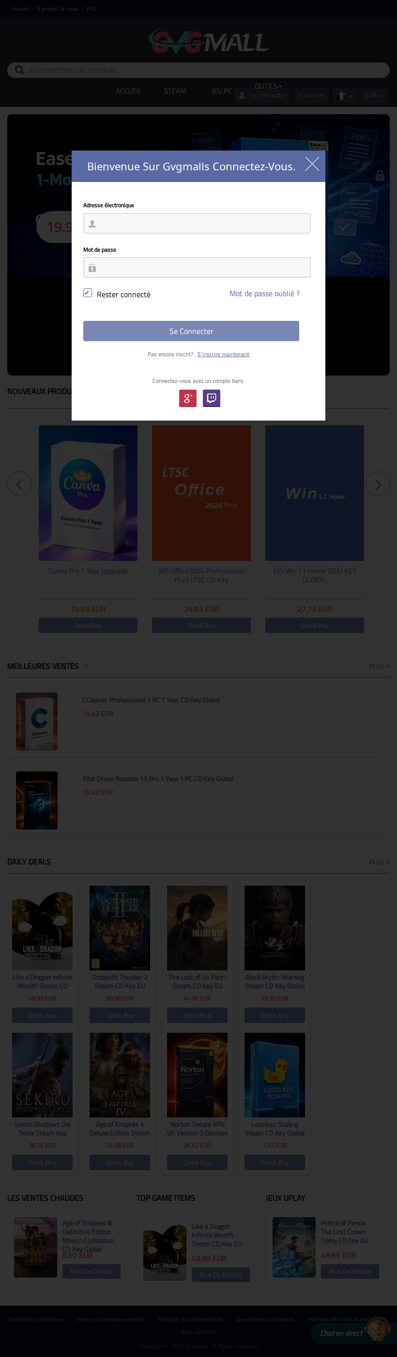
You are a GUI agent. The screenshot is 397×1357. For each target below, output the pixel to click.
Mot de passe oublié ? (264, 293)
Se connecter (191, 331)
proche (312, 164)
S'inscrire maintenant (223, 354)
